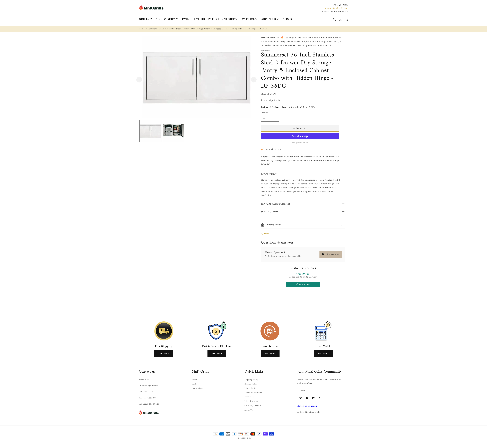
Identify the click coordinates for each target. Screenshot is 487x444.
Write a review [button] (303, 284)
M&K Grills (246, 438)
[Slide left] (139, 80)
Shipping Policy (251, 379)
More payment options (300, 143)
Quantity (264, 113)
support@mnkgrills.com (336, 8)
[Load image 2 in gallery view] (173, 131)
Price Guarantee (251, 401)
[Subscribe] (345, 391)
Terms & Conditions (253, 392)
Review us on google (307, 406)
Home (142, 29)
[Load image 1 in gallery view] (150, 131)
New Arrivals (197, 388)
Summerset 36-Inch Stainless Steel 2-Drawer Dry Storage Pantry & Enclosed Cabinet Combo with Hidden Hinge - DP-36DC (208, 29)
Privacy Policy (251, 388)
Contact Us (249, 397)
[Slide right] (254, 80)
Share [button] (266, 234)
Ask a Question (332, 254)
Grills (194, 384)
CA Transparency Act (254, 405)
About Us (249, 410)
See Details (164, 353)
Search (194, 379)
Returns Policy (251, 384)
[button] (334, 19)
